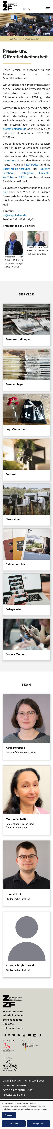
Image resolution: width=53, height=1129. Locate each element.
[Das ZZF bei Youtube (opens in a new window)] (29, 1035)
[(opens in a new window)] (11, 1062)
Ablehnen (14, 1123)
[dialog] (26, 1115)
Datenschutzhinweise (14, 1085)
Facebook (8, 173)
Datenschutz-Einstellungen (18, 1090)
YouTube (8, 177)
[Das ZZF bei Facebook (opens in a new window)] (19, 1035)
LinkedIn (44, 173)
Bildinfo (46, 33)
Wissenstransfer (32, 39)
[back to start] (10, 5)
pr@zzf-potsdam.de (14, 129)
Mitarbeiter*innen (13, 1015)
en (24, 9)
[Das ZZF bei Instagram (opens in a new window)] (24, 1035)
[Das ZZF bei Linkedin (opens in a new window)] (35, 1035)
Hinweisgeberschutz (14, 1094)
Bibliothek (9, 1024)
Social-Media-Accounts (16, 169)
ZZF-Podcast (33, 165)
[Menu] (48, 8)
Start (6, 1080)
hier (5, 192)
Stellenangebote (12, 1020)
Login (42, 1080)
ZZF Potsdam (15, 39)
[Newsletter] (4, 1035)
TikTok (23, 177)
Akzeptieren (38, 1123)
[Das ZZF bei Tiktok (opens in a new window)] (40, 1035)
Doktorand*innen (13, 1028)
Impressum (30, 1080)
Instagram (27, 173)
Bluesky (44, 169)
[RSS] (9, 1035)
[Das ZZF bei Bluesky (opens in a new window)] (13, 1035)
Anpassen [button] (9, 1115)
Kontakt (16, 1080)
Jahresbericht (11, 160)
